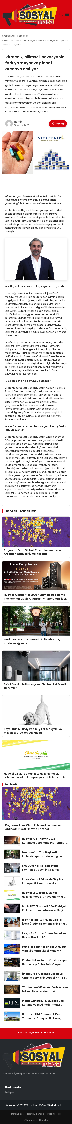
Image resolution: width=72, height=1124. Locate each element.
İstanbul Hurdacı (35, 1113)
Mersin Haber (17, 1113)
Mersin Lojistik (54, 1113)
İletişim (9, 1092)
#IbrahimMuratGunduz (36, 1120)
